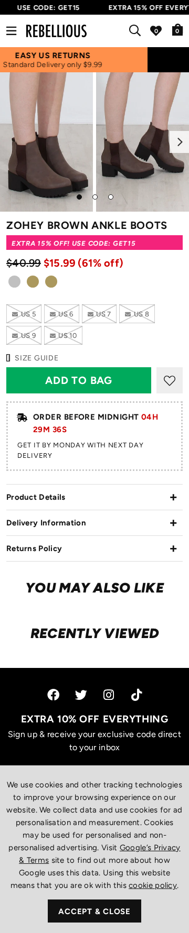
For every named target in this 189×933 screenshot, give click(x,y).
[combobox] (137, 30)
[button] (178, 29)
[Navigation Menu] (11, 31)
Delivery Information (46, 523)
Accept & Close (94, 911)
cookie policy (153, 885)
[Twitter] (81, 695)
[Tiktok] (136, 695)
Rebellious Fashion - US (56, 31)
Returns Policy (34, 548)
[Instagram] (109, 695)
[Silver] (14, 284)
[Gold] (33, 284)
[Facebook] (53, 695)
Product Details (36, 497)
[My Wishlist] (156, 31)
